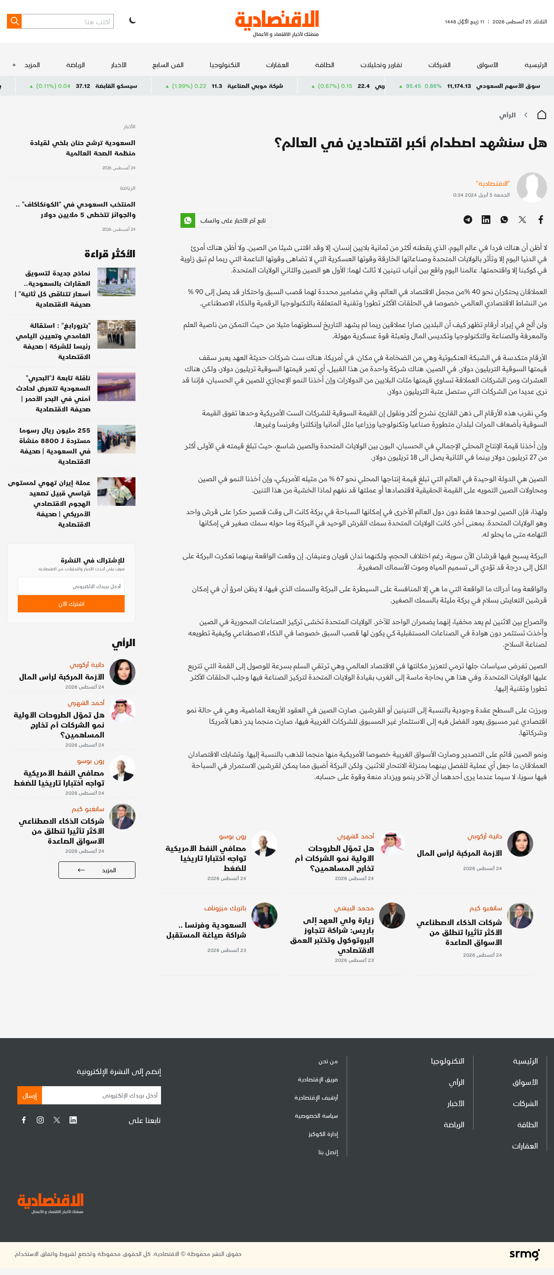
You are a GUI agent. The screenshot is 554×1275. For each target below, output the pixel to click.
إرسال (30, 1095)
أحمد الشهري (355, 836)
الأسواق (487, 64)
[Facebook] (23, 1120)
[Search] (14, 21)
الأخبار (118, 64)
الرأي (507, 114)
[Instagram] (40, 1120)
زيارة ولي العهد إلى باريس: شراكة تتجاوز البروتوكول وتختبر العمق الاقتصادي (332, 934)
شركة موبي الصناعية (291, 85)
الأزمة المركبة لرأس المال (459, 852)
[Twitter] (56, 1120)
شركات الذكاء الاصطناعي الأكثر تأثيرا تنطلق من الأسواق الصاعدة (459, 931)
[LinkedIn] (73, 1120)
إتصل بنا (328, 1151)
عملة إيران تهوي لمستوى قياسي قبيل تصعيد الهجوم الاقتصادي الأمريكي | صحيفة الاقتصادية (49, 503)
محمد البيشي (354, 907)
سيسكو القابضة (152, 85)
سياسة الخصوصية (316, 1115)
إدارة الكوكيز (323, 1133)
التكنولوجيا (225, 64)
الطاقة (324, 64)
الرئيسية (536, 64)
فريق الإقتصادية (318, 1079)
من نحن (328, 1061)
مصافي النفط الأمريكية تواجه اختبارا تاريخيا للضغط (205, 857)
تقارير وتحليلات (382, 64)
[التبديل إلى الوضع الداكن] (131, 21)
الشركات (439, 64)
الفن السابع (168, 64)
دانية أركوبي (484, 836)
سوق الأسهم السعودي (508, 85)
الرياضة (75, 64)
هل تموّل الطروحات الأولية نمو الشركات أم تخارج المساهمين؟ (334, 857)
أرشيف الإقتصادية (316, 1097)
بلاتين (29, 85)
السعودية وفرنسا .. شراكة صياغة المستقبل (206, 929)
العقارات (277, 64)
